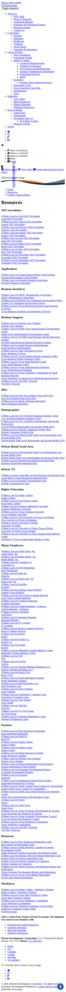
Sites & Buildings (22, 55)
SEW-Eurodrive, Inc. (11, 686)
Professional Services (30, 74)
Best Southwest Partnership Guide (17, 844)
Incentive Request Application (15, 283)
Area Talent (19, 99)
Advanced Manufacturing (32, 63)
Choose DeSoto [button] (15, 52)
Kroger (4, 647)
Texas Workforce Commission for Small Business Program (29, 378)
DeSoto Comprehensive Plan (15, 483)
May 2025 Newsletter (11, 252)
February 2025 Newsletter (14, 230)
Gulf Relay (6, 614)
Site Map (11, 957)
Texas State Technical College (15, 898)
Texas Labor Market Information (17, 877)
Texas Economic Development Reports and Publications (28, 872)
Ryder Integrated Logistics (14, 680)
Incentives (18, 79)
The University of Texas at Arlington (19, 520)
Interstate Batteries (10, 620)
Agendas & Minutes (23, 22)
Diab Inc (5, 576)
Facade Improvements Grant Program (19, 277)
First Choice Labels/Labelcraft (16, 598)
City (9, 949)
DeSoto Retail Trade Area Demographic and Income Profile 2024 (33, 440)
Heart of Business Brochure (14, 404)
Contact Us (19, 30)
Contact (11, 954)
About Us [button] (12, 13)
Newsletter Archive (29, 121)
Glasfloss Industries (10, 603)
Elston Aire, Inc (8, 581)
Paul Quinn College (10, 503)
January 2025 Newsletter (13, 235)
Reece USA (7, 675)
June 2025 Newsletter (11, 241)
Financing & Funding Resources (23, 924)
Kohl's (4, 636)
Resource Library (22, 124)
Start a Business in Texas (13, 353)
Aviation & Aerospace (30, 66)
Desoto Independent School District (18, 766)
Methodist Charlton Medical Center (18, 653)
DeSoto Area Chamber (12, 326)
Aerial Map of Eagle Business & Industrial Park (24, 478)
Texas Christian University (14, 514)
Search (10, 126)
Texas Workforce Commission (16, 824)
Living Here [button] (13, 33)
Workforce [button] (12, 96)
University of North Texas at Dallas (18, 531)
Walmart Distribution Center (15, 719)
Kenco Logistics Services (13, 631)
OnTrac (5, 664)
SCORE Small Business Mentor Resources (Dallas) (26, 342)
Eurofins (5, 587)
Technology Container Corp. (15, 697)
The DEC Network (10, 384)
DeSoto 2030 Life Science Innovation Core (22, 858)
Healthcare (19, 41)
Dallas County (8, 750)
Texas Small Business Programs (16, 370)
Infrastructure (20, 90)
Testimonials (20, 115)
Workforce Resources (24, 107)
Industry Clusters (22, 60)
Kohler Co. (6, 642)
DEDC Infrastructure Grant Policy (18, 297)
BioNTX (5, 739)
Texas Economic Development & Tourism (21, 813)
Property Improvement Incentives (36, 82)
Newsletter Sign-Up (23, 118)
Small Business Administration (16, 348)
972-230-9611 (35, 941)
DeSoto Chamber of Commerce (16, 864)
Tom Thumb (7, 702)
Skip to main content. (11, 2)
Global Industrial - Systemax (15, 609)
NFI (3, 658)
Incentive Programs (16, 927)
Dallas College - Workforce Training (19, 892)
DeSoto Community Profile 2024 (17, 432)
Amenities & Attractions (25, 49)
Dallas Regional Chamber (13, 755)
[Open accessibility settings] (60, 986)
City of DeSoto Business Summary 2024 (21, 418)
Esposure (5, 778)
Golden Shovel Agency (49, 986)
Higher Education (22, 104)
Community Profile (23, 57)
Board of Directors (23, 19)
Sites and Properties (16, 930)
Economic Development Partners (29, 24)
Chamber (11, 951)
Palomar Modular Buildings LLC (17, 669)
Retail (22, 77)
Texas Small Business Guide (15, 364)
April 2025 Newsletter (12, 219)
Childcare (18, 44)
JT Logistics (7, 625)
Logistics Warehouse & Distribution (37, 71)
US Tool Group (8, 713)
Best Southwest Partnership (14, 733)
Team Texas (7, 808)
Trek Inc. (5, 708)
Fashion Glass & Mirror (12, 592)
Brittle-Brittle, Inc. (10, 559)
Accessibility (13, 960)
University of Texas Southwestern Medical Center (25, 539)
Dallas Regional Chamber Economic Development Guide (29, 853)
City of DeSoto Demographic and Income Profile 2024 (27, 426)
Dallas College (8, 498)
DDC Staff (19, 16)
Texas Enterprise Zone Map (27, 88)
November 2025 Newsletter (14, 257)
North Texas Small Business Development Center (25, 334)
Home (10, 946)
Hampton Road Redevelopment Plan (19, 463)
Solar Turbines (8, 691)
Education (18, 38)
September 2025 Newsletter (14, 263)
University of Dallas (11, 525)
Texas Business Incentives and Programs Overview (26, 311)
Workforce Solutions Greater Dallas (18, 909)
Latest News (20, 112)
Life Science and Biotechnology (35, 68)
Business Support (22, 27)
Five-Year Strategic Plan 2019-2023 (18, 398)
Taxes (16, 93)
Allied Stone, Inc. (9, 554)
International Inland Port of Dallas (17, 783)
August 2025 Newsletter (13, 224)
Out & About (20, 46)
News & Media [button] (14, 110)
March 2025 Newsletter (12, 246)
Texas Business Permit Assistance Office (21, 359)
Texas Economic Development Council (20, 819)
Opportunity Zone (22, 85)
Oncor (4, 802)
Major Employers (22, 101)
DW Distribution (9, 570)
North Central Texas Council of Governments (23, 789)
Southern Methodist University (16, 509)
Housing (18, 35)
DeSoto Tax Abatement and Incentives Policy (23, 303)
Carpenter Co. (8, 565)
